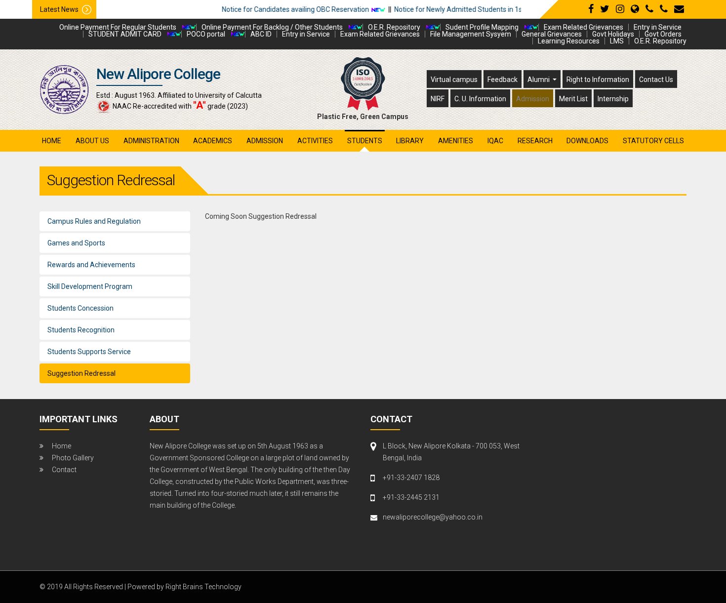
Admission (532, 99)
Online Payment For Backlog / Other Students (272, 27)
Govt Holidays (613, 34)
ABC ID (261, 34)
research (535, 141)
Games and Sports (76, 243)
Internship (613, 99)
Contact (64, 470)
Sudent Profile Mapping (482, 27)
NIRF (437, 99)
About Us (92, 141)
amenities (455, 141)
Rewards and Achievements (91, 265)
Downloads (587, 141)
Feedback (502, 79)
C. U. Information (480, 99)
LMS (617, 41)
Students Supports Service (89, 352)
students (364, 141)
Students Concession (80, 308)
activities (315, 141)
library (410, 141)
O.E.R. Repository (394, 27)
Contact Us (656, 79)
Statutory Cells (653, 141)
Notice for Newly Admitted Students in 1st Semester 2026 (469, 9)
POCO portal (206, 34)
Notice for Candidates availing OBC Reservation (280, 9)
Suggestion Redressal (81, 373)
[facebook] (591, 8)
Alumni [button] (539, 79)
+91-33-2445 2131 (411, 497)
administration (151, 141)
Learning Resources (569, 41)
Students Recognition (81, 330)
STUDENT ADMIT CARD (124, 34)
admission (264, 141)
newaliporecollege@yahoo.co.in (433, 517)
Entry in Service (658, 27)
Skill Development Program (89, 286)
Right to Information (597, 79)
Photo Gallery (73, 458)
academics (212, 141)
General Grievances (552, 34)
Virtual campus (454, 79)
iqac (495, 141)
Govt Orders (663, 34)
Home (51, 141)
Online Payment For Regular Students (117, 27)
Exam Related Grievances (583, 27)
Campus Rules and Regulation (94, 221)
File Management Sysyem (470, 34)
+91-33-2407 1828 (411, 478)
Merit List (573, 99)
